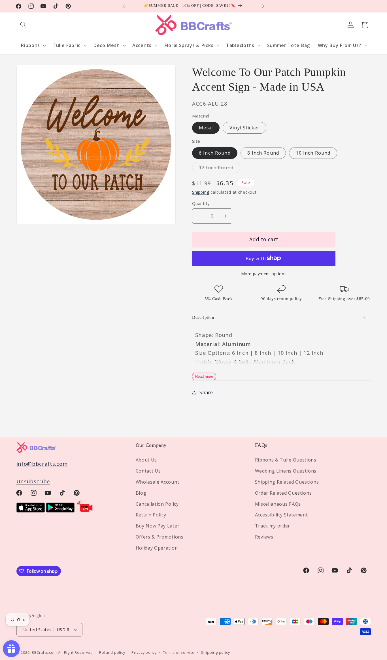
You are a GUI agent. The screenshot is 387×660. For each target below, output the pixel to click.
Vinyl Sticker (244, 128)
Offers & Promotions (160, 537)
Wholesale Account (157, 482)
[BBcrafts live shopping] (84, 510)
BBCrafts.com (44, 652)
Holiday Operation (157, 548)
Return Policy (151, 515)
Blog (141, 493)
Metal (206, 128)
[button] (23, 25)
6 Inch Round (215, 153)
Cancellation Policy (157, 504)
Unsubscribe (33, 481)
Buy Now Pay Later (158, 526)
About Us (146, 460)
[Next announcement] (263, 6)
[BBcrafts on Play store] (60, 510)
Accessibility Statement (281, 515)
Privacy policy (144, 652)
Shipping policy (215, 652)
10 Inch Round (313, 153)
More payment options (264, 273)
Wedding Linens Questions (286, 471)
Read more (204, 376)
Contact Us (148, 471)
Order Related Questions (283, 493)
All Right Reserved (75, 652)
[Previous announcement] (124, 6)
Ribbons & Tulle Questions (285, 460)
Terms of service (179, 652)
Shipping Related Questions (287, 482)
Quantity (201, 203)
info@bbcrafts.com (42, 463)
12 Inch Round (219, 168)
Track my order (272, 526)
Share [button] (206, 392)
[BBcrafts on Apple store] (30, 510)
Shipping (200, 192)
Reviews (264, 537)
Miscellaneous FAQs (278, 504)
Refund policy (112, 652)
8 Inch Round (263, 153)
